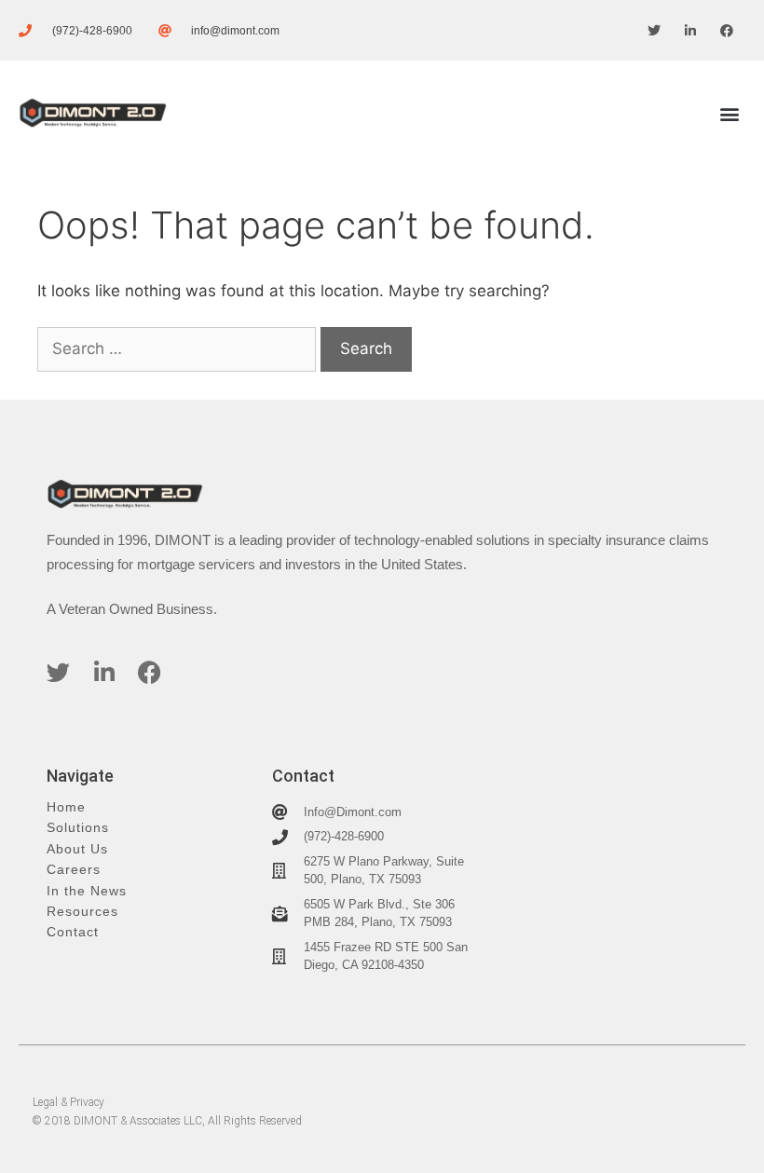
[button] (730, 113)
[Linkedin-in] (691, 30)
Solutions (78, 828)
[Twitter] (653, 30)
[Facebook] (727, 30)
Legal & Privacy (68, 1102)
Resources (82, 911)
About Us (77, 849)
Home (66, 807)
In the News (87, 891)
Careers (74, 870)
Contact (73, 932)
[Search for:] (179, 348)
